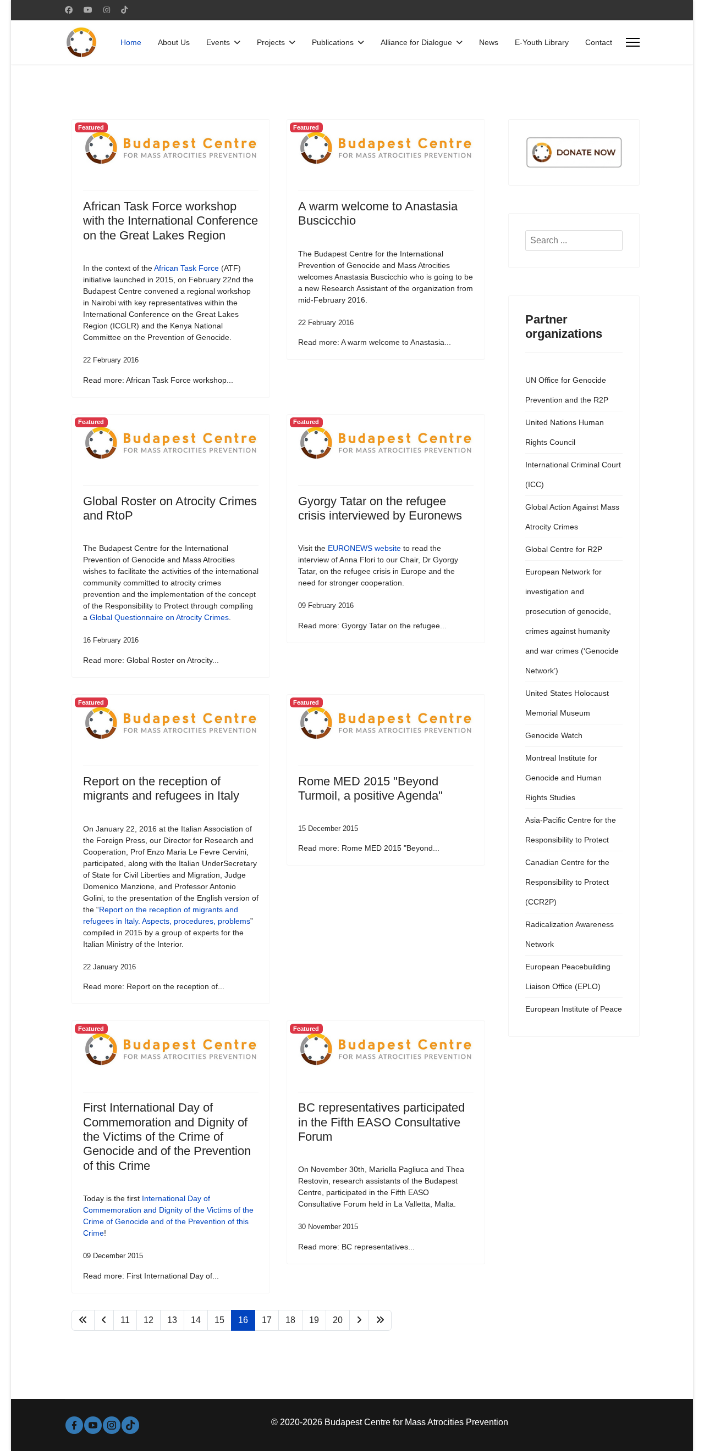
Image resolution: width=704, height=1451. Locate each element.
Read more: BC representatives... (356, 1246)
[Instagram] (106, 9)
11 (125, 1320)
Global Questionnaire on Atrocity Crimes (159, 617)
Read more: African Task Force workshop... (158, 380)
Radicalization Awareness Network (569, 934)
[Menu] (633, 42)
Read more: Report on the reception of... (153, 986)
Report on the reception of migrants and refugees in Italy (161, 788)
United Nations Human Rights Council (564, 432)
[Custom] (124, 9)
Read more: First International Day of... (151, 1275)
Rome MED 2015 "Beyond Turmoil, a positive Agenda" (370, 788)
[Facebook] (69, 9)
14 (196, 1320)
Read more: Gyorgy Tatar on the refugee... (372, 625)
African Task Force (185, 268)
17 (267, 1320)
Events (218, 42)
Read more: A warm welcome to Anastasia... (374, 342)
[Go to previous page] (104, 1320)
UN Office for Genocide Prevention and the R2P (566, 390)
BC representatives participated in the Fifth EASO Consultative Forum (381, 1122)
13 (172, 1320)
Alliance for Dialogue (416, 42)
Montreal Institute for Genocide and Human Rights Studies (563, 778)
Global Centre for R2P (563, 549)
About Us (174, 42)
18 (290, 1320)
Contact (598, 42)
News (488, 42)
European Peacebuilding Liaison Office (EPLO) (567, 976)
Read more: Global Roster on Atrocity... (151, 660)
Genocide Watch (553, 735)
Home (130, 42)
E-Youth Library (542, 42)
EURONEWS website (364, 548)
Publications (333, 42)
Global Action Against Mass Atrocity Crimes (572, 517)
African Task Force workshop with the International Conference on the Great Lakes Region (170, 220)
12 (148, 1320)
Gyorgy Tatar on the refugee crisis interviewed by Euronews (380, 508)
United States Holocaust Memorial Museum (567, 703)
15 (219, 1320)
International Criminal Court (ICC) (573, 474)
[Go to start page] (83, 1320)
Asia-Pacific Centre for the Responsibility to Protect (570, 830)
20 (338, 1320)
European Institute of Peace (573, 1008)
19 (314, 1320)
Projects (271, 42)
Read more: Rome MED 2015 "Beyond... (368, 848)
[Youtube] (88, 9)
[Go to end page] (380, 1320)
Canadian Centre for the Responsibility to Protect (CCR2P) (567, 882)
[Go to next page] (359, 1320)
